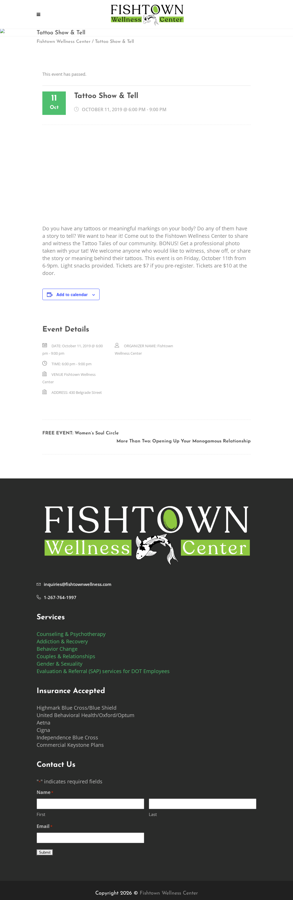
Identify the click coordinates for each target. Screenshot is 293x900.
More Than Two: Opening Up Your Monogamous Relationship (183, 441)
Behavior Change (57, 648)
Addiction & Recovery (62, 641)
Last (153, 814)
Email (44, 826)
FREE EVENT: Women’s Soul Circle (80, 433)
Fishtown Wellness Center (63, 41)
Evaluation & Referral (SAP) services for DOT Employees (103, 671)
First (41, 814)
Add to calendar (72, 294)
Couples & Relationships (66, 656)
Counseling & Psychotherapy (71, 633)
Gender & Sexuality (59, 663)
